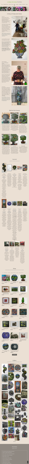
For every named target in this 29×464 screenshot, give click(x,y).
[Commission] (18, 431)
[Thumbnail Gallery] (5, 369)
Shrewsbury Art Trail (15, 239)
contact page (3, 95)
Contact (27, 4)
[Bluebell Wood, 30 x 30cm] (5, 424)
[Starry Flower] (18, 405)
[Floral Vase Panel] (24, 421)
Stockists (17, 4)
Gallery (14, 4)
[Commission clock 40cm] (5, 418)
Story (2, 4)
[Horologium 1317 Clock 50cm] (24, 401)
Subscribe (23, 4)
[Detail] (24, 434)
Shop (12, 4)
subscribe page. (5, 100)
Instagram (20, 4)
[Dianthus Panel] (5, 411)
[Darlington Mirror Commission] (18, 418)
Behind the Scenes (6, 4)
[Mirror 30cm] (18, 437)
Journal (10, 4)
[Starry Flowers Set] (24, 415)
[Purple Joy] (24, 408)
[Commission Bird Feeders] (11, 417)
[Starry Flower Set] (18, 411)
